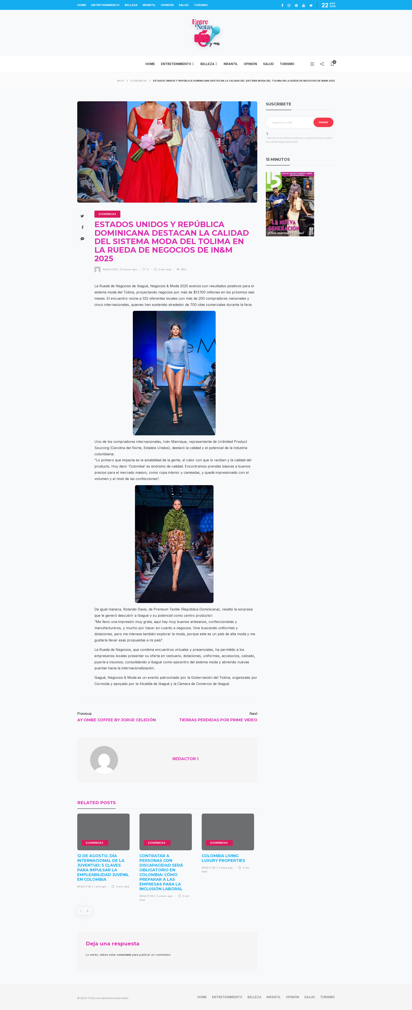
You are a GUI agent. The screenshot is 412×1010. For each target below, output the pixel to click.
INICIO (120, 80)
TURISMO (201, 5)
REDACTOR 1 (110, 269)
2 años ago (226, 867)
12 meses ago (128, 269)
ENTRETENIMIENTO (105, 5)
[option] (103, 852)
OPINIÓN (167, 5)
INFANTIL (149, 5)
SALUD (184, 5)
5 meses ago (164, 896)
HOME (81, 5)
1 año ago (100, 886)
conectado (124, 954)
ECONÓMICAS (138, 80)
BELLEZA (131, 5)
